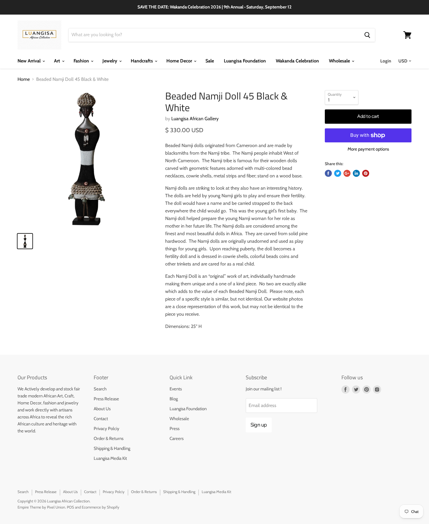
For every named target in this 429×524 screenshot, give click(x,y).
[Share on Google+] (346, 173)
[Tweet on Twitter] (337, 173)
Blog (174, 398)
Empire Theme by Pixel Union (41, 507)
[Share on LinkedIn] (356, 173)
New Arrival (30, 61)
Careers (177, 438)
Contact (101, 418)
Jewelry (110, 61)
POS (70, 507)
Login (385, 61)
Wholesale (340, 61)
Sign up (258, 425)
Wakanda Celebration (297, 61)
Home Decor (179, 61)
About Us (102, 408)
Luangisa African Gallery (195, 118)
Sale (209, 61)
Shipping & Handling (112, 448)
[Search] (367, 35)
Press (174, 428)
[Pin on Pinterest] (365, 173)
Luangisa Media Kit (110, 458)
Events (176, 389)
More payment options (368, 149)
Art (57, 61)
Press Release (106, 398)
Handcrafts (142, 61)
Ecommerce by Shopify (100, 507)
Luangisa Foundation (245, 61)
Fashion (82, 61)
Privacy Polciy (106, 428)
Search (100, 389)
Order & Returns (108, 438)
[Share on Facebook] (328, 173)
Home (24, 79)
